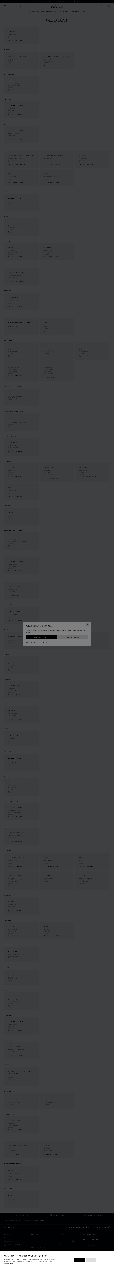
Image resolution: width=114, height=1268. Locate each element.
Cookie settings (102, 1260)
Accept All (79, 1260)
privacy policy (9, 1263)
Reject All (91, 1260)
